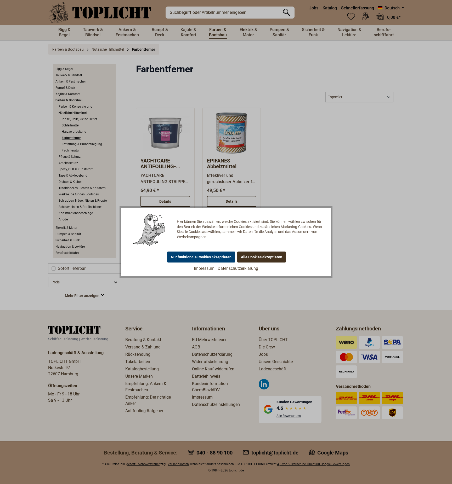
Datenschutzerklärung (238, 268)
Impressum (204, 268)
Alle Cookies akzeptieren (261, 257)
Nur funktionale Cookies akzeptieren (201, 257)
